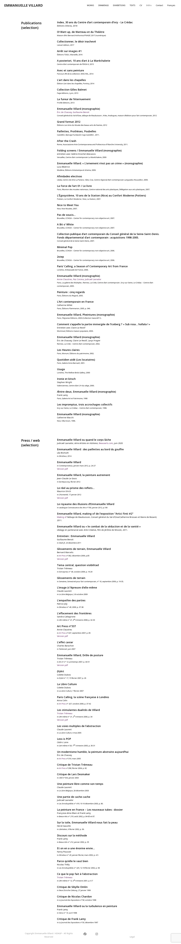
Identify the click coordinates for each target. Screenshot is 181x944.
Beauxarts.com (106, 443)
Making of (61, 517)
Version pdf (62, 468)
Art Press (62, 555)
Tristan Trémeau (64, 713)
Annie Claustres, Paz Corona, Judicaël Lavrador (79, 279)
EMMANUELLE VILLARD (23, 5)
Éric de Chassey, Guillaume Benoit (73, 112)
